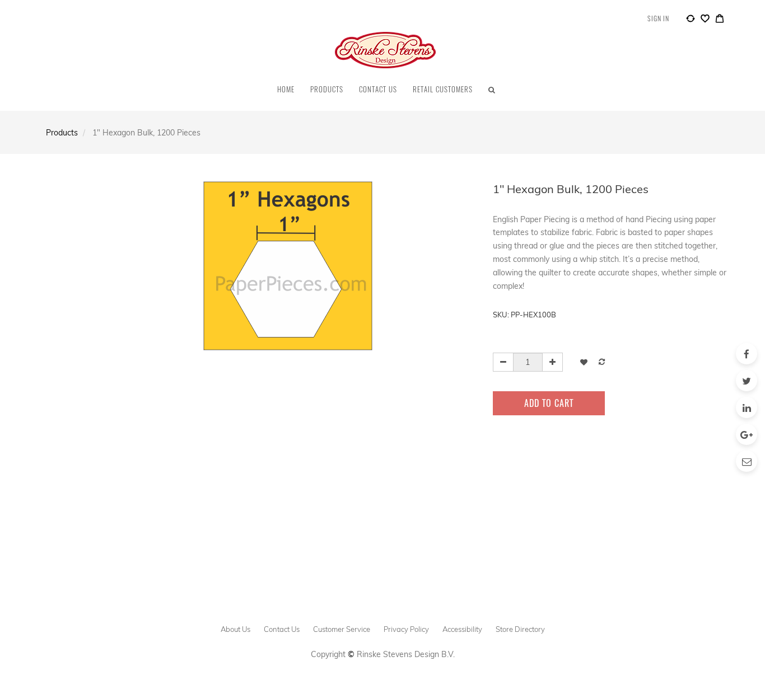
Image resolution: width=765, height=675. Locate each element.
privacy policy (406, 629)
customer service (341, 629)
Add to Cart (548, 403)
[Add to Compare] (690, 20)
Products (62, 133)
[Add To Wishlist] (584, 362)
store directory (520, 629)
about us (235, 629)
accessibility (462, 629)
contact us (282, 629)
